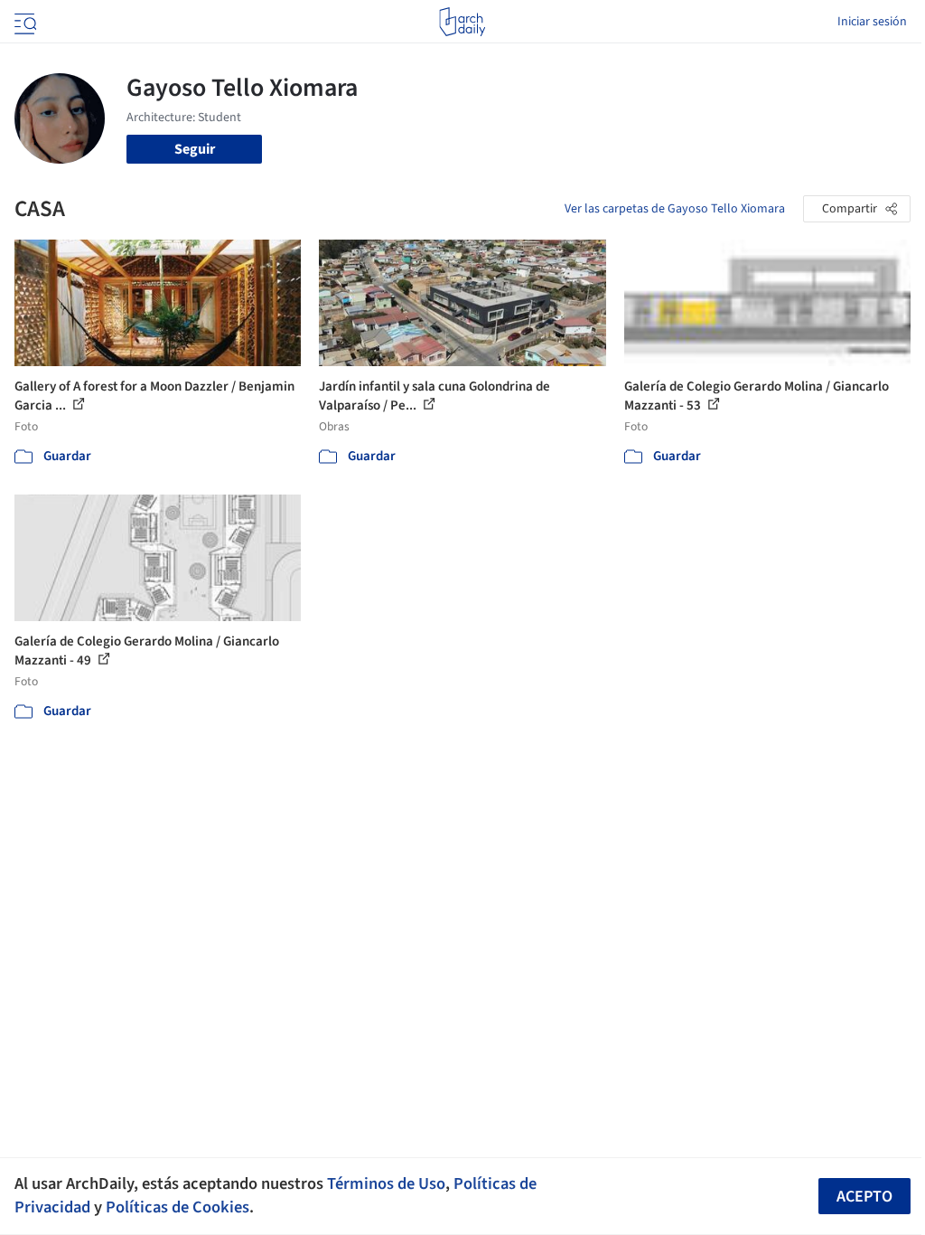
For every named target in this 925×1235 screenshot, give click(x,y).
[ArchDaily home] (462, 21)
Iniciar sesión (872, 21)
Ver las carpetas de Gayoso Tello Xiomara (675, 209)
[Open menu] (23, 21)
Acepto (864, 1196)
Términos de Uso (386, 1183)
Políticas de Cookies (177, 1207)
